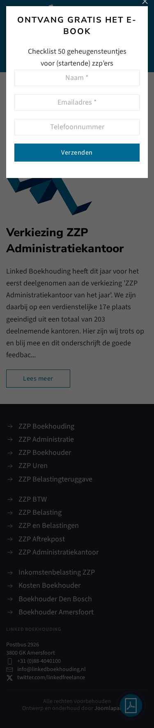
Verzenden (77, 152)
